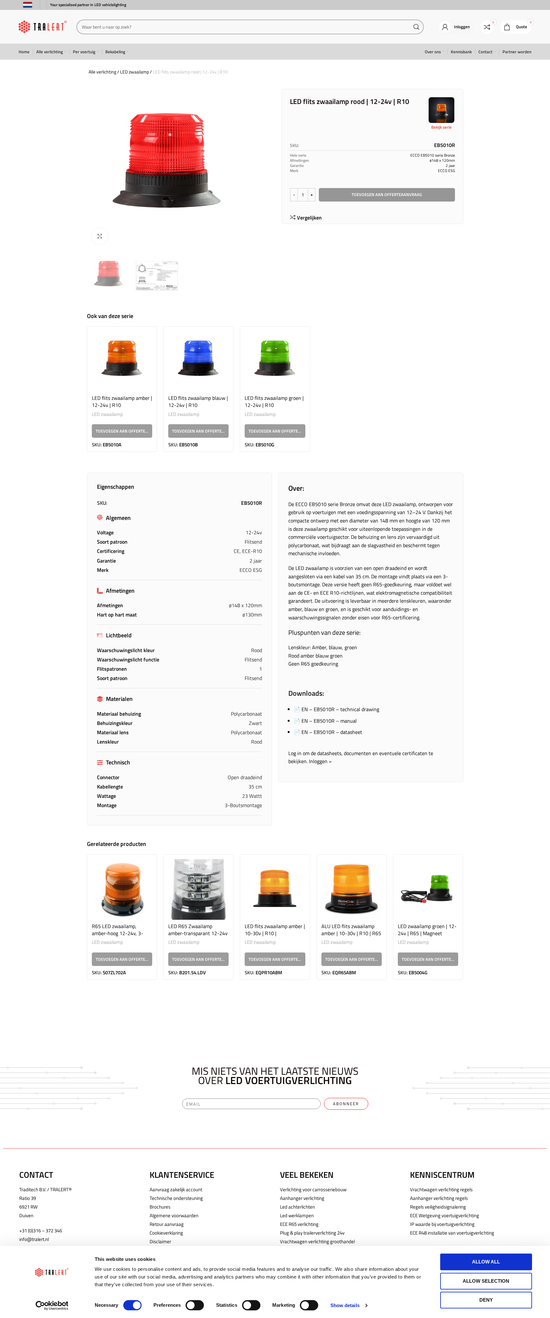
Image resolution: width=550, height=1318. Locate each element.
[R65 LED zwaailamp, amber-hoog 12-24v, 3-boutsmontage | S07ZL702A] (122, 889)
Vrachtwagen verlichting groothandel (317, 1241)
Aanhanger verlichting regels (439, 1198)
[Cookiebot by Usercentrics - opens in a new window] (52, 1305)
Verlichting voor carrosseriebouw (313, 1189)
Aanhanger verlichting (302, 1198)
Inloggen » (320, 761)
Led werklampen (297, 1215)
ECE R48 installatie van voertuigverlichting (452, 1232)
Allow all (486, 1261)
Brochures (160, 1206)
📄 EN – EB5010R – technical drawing (336, 709)
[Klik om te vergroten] (100, 236)
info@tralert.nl (34, 1239)
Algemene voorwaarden (174, 1215)
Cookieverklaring (166, 1232)
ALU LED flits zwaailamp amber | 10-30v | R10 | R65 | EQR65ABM (351, 933)
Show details (345, 1305)
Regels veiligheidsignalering (438, 1206)
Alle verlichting (102, 71)
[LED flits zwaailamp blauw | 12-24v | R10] (198, 361)
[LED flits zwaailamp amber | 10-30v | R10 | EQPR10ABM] (275, 889)
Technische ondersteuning (176, 1198)
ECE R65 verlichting (299, 1224)
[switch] (195, 1305)
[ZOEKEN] (416, 27)
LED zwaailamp (134, 71)
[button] (122, 431)
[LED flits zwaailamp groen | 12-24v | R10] (275, 361)
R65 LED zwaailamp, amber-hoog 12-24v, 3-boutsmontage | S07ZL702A (117, 937)
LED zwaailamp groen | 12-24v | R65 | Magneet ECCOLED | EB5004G (427, 933)
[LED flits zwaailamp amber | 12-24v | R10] (122, 361)
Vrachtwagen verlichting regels (441, 1189)
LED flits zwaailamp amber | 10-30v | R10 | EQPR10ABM (275, 933)
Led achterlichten (297, 1206)
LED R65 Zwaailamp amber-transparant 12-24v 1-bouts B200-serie (198, 933)
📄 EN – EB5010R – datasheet (328, 732)
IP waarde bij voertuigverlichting (442, 1224)
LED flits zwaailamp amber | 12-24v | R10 (122, 401)
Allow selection (486, 1281)
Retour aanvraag (167, 1224)
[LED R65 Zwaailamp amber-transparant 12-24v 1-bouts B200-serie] (198, 889)
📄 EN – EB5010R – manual (325, 721)
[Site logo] (43, 26)
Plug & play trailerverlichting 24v (312, 1232)
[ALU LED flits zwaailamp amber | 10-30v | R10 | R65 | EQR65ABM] (351, 889)
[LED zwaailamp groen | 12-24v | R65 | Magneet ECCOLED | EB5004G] (428, 889)
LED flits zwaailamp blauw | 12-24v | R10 (198, 401)
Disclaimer (160, 1241)
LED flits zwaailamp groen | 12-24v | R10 (274, 401)
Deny (486, 1300)
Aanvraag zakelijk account (176, 1189)
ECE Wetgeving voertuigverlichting (444, 1215)
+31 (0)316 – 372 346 (40, 1230)
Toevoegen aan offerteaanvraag (387, 194)
